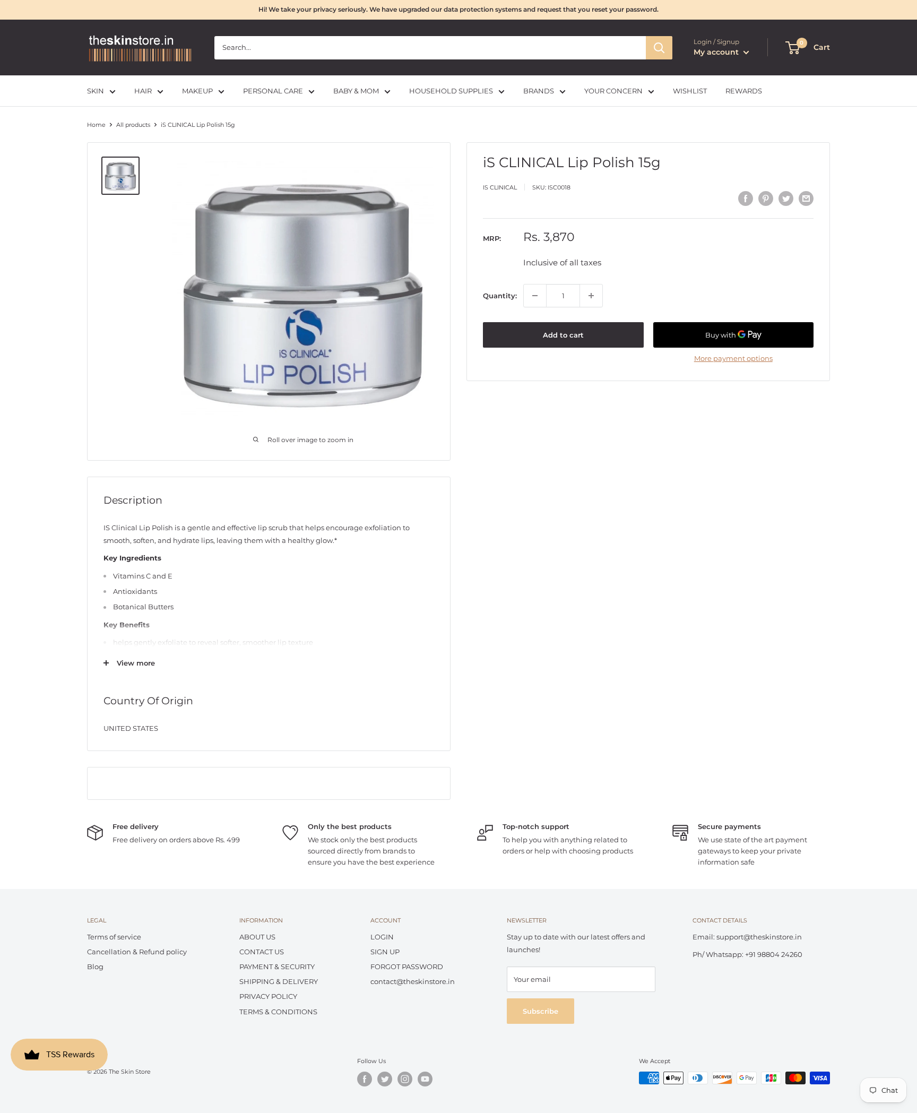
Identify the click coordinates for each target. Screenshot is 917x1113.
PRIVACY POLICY (268, 996)
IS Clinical (500, 187)
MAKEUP (197, 91)
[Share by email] (806, 198)
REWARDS (743, 91)
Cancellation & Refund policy (137, 951)
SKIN (95, 91)
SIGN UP (385, 951)
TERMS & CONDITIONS (278, 1011)
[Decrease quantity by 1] (535, 295)
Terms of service (114, 937)
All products (133, 124)
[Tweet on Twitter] (785, 198)
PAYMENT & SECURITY (277, 966)
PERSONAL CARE (273, 91)
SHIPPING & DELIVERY (278, 981)
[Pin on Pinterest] (765, 198)
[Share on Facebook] (745, 198)
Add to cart (563, 335)
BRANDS (538, 91)
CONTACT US (261, 951)
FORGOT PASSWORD (406, 966)
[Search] (659, 47)
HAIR (143, 91)
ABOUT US (257, 937)
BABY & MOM (356, 91)
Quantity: (500, 295)
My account (717, 52)
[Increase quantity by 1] (591, 295)
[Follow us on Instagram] (404, 1079)
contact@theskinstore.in (412, 981)
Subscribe (540, 1011)
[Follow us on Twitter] (384, 1079)
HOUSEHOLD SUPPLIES (451, 91)
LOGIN (382, 937)
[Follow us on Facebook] (364, 1079)
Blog (95, 966)
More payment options (733, 358)
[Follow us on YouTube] (425, 1079)
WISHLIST (690, 91)
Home (96, 124)
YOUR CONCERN (613, 91)
